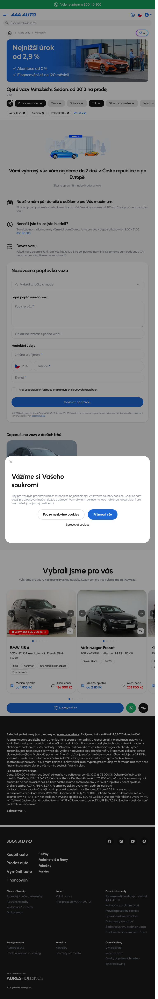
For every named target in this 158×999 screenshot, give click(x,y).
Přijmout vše (102, 514)
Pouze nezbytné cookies (61, 514)
